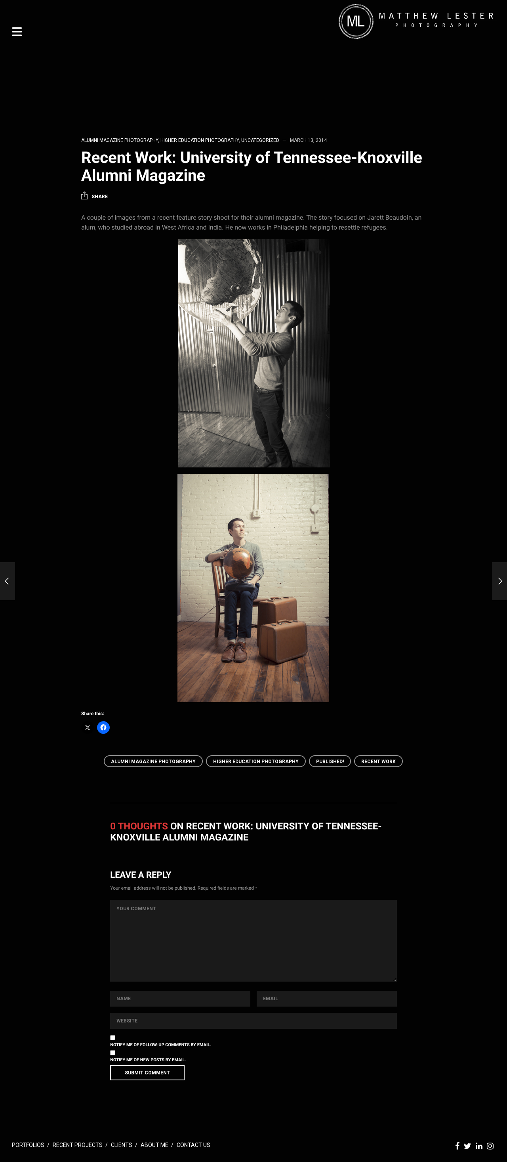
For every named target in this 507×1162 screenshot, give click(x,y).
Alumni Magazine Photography (119, 140)
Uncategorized (260, 140)
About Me (154, 1145)
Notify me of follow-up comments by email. (160, 1045)
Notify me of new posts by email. (148, 1060)
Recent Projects (78, 1145)
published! (330, 761)
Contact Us (193, 1145)
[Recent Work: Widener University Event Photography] (499, 581)
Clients (121, 1145)
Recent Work (378, 761)
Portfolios (28, 1145)
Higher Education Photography (199, 140)
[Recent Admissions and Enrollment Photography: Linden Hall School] (7, 581)
